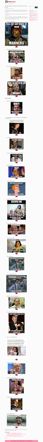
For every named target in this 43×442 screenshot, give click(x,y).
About (11, 440)
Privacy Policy (14, 440)
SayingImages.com (29, 440)
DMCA (17, 440)
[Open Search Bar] (37, 3)
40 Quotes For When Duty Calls (33, 13)
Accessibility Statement (22, 440)
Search (36, 7)
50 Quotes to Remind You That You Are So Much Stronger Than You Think (33, 16)
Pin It (16, 46)
